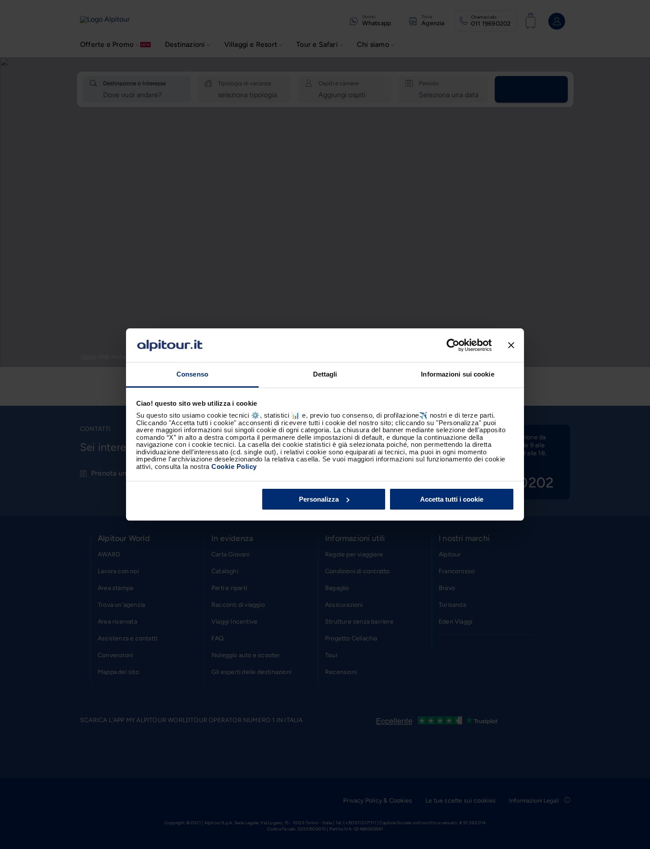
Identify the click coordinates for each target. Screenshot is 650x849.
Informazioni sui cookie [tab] (457, 374)
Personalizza (319, 499)
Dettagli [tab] (325, 374)
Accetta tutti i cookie (451, 499)
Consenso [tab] (192, 374)
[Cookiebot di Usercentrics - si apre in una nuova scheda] (453, 345)
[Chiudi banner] (511, 345)
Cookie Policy (234, 466)
